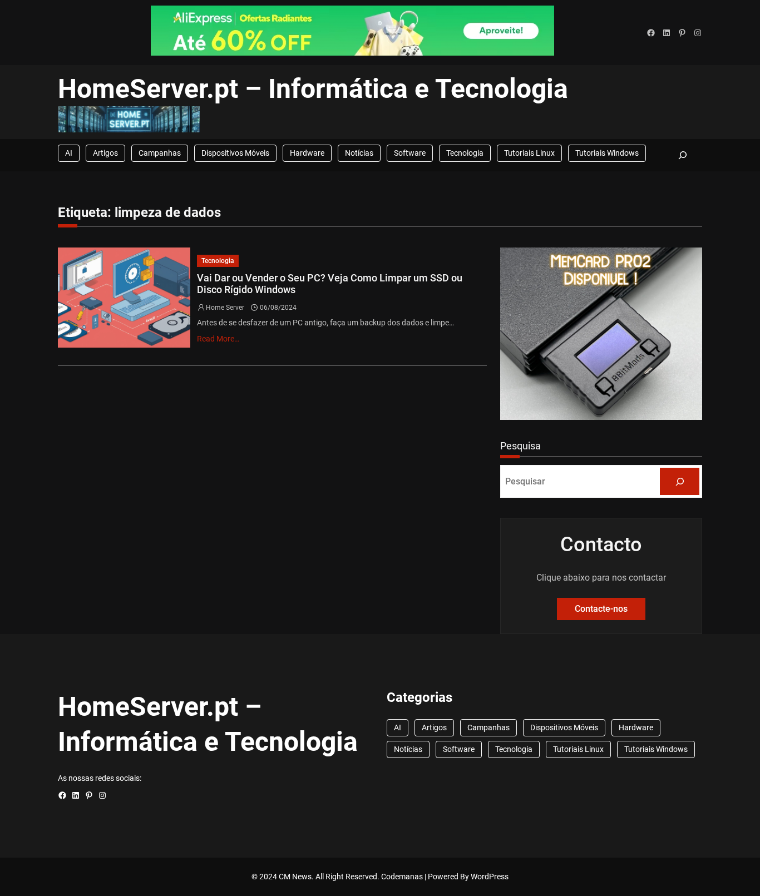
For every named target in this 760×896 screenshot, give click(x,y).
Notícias (359, 152)
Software (410, 152)
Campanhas (160, 152)
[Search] (679, 481)
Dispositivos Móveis (235, 152)
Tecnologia (464, 152)
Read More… (218, 338)
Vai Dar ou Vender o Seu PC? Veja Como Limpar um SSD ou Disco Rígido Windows (329, 284)
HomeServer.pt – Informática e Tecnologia (313, 89)
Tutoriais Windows (607, 152)
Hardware (307, 152)
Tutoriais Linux (529, 152)
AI (68, 152)
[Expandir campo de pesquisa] (682, 155)
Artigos (105, 152)
